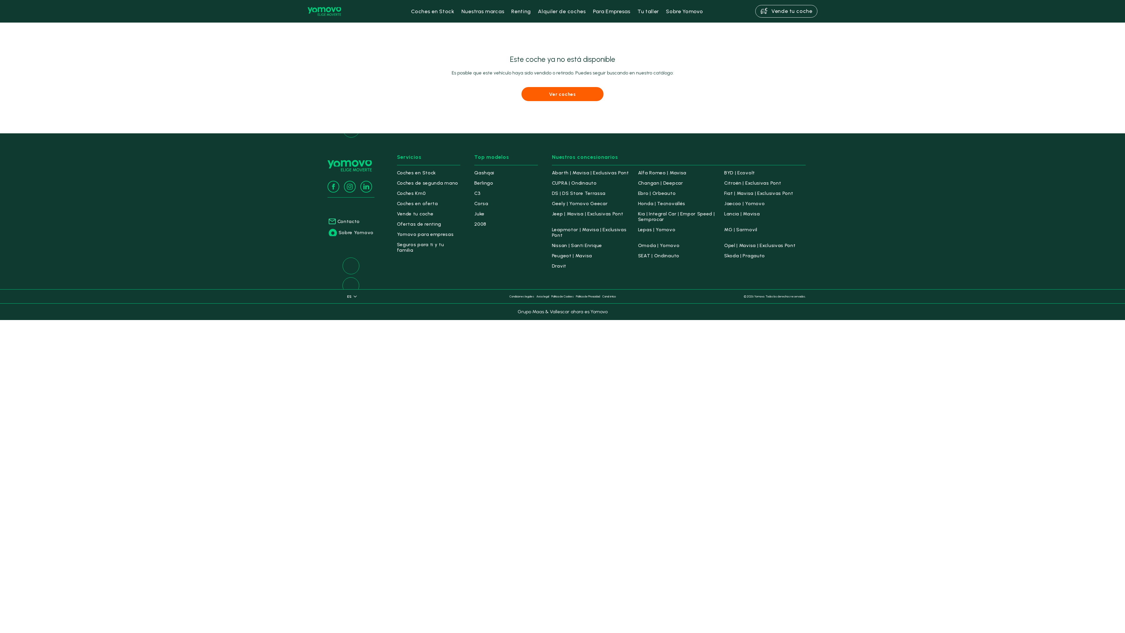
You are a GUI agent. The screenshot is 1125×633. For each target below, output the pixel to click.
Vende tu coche (415, 214)
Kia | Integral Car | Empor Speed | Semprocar (676, 216)
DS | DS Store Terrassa (579, 193)
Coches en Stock (416, 173)
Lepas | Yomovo (657, 229)
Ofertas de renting (419, 224)
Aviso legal (542, 296)
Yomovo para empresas (425, 234)
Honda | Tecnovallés (661, 203)
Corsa (481, 203)
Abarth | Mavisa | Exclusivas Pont (590, 173)
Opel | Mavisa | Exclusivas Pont (760, 245)
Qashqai (484, 173)
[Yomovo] (324, 11)
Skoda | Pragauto (744, 255)
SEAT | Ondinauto (658, 255)
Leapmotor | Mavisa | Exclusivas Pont (589, 232)
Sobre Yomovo (356, 232)
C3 (477, 193)
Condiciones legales (521, 296)
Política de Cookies (562, 296)
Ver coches (562, 94)
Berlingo (483, 183)
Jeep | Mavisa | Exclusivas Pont (587, 214)
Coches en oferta (417, 203)
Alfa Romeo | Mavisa (662, 173)
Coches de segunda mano (427, 183)
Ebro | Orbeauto (657, 193)
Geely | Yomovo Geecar (580, 203)
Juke (479, 214)
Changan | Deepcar (660, 183)
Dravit (559, 266)
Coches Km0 (411, 193)
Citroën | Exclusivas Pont (752, 183)
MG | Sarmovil (740, 229)
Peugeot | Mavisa (572, 255)
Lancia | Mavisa (742, 214)
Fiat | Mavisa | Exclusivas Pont (758, 193)
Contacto (349, 221)
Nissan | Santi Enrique (577, 245)
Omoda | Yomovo (659, 245)
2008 (480, 224)
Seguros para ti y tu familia (420, 247)
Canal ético (609, 296)
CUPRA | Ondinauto (574, 183)
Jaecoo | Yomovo (744, 203)
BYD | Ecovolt (739, 173)
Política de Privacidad (588, 296)
